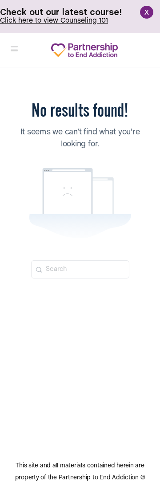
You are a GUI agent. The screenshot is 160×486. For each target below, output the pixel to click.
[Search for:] (80, 269)
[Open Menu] (14, 49)
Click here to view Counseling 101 (54, 20)
